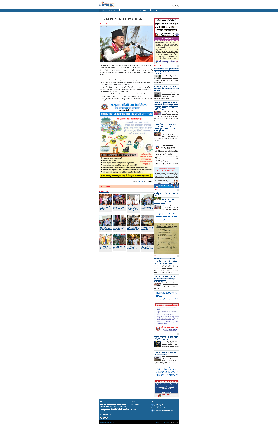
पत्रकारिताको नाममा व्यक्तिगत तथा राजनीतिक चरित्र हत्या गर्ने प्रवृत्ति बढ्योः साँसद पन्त (119, 207)
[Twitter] (175, 6)
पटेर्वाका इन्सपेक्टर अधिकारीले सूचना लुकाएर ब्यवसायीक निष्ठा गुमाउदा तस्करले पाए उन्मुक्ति (133, 228)
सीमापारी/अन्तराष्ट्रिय (154, 10)
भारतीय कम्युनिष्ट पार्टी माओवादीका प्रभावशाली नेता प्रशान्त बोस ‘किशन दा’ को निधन (166, 88)
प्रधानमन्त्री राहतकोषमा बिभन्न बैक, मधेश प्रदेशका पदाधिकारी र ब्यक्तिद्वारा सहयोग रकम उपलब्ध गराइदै (166, 261)
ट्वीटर (142, 182)
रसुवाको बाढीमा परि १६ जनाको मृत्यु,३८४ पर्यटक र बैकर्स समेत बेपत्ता (119, 247)
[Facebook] (173, 6)
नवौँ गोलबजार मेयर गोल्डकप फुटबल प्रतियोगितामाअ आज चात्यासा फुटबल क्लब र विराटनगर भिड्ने (167, 371)
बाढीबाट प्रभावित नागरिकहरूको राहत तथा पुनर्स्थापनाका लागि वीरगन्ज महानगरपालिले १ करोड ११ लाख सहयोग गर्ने (132, 208)
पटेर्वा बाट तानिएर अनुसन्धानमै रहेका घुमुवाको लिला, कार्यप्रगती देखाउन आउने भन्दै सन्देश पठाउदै (133, 248)
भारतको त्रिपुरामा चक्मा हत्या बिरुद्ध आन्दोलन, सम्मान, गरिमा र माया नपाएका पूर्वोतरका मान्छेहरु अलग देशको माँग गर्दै (165, 127)
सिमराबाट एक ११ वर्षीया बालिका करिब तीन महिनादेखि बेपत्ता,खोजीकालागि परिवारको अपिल (167, 299)
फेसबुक (138, 182)
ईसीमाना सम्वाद (138, 10)
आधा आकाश (145, 10)
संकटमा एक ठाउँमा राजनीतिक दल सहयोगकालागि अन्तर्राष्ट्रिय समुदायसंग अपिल (147, 228)
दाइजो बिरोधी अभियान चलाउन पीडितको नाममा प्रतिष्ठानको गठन (165, 214)
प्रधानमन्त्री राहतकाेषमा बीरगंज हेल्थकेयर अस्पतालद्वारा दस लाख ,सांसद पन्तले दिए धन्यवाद (147, 207)
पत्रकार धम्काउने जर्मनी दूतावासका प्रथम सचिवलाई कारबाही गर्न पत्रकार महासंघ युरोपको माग (166, 71)
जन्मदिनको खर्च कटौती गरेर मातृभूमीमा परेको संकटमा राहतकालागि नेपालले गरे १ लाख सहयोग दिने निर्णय (167, 293)
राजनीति (110, 10)
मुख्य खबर (105, 10)
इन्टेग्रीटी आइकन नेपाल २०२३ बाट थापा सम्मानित (166, 194)
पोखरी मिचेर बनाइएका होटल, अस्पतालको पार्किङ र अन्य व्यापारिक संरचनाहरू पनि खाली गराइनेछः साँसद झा (147, 248)
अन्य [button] (161, 10)
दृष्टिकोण (131, 10)
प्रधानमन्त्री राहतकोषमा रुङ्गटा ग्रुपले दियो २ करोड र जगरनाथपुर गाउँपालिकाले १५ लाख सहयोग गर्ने (105, 208)
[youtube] (178, 6)
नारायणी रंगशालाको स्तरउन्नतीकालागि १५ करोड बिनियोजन (166, 353)
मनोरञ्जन (120, 10)
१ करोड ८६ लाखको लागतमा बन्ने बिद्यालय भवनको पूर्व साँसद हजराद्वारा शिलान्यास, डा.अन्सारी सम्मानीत (106, 248)
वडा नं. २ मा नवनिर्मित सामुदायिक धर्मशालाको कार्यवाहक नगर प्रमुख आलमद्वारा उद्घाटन (164, 278)
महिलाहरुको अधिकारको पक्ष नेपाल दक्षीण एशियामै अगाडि (166, 217)
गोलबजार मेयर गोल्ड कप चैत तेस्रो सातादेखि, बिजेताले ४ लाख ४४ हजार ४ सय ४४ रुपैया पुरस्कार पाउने (167, 375)
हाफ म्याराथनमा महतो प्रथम (161, 220)
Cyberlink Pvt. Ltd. (174, 422)
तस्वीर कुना (125, 10)
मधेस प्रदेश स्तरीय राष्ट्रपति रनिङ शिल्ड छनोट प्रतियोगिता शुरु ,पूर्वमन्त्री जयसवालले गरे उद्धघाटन (166, 368)
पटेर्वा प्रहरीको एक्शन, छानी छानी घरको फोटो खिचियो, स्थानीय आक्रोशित (118, 228)
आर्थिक (115, 10)
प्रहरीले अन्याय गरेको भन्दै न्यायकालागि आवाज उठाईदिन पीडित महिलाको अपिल (165, 201)
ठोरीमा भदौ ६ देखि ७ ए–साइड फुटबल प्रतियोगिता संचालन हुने (166, 338)
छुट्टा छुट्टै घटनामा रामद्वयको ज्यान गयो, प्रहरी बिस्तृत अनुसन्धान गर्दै (166, 296)
